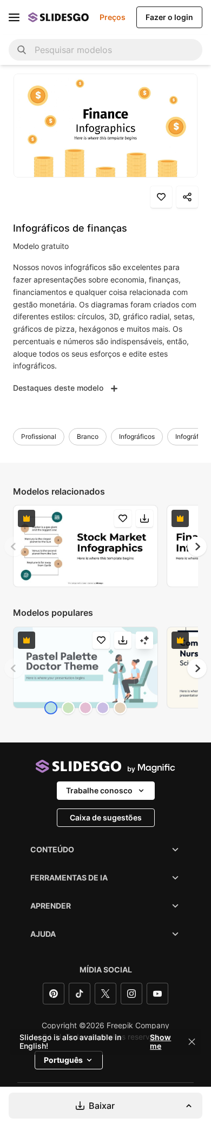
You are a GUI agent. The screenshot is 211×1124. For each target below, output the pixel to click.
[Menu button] (14, 17)
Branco (87, 436)
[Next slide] (197, 546)
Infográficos (137, 436)
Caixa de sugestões (106, 817)
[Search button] (22, 50)
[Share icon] (187, 197)
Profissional (38, 436)
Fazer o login (169, 17)
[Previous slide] (14, 546)
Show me (160, 1041)
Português (63, 1059)
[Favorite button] (161, 197)
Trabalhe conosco (99, 790)
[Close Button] (192, 1041)
